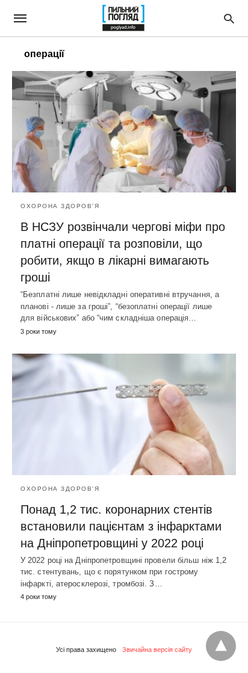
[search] (229, 18)
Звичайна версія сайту (157, 649)
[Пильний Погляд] (123, 18)
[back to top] (221, 646)
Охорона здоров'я (59, 206)
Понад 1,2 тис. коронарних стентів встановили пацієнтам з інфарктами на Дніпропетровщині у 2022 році (121, 526)
